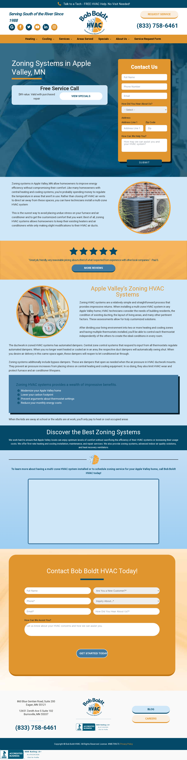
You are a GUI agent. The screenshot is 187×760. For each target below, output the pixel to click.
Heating (30, 38)
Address (126, 117)
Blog (151, 709)
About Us (121, 38)
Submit (144, 162)
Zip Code (150, 122)
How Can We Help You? (134, 136)
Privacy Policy (126, 744)
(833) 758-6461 (157, 26)
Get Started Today (93, 653)
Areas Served (85, 38)
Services (64, 38)
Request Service (159, 14)
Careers (151, 718)
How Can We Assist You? (37, 620)
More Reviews (93, 267)
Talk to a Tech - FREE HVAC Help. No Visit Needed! (96, 3)
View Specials (80, 96)
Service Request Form (147, 38)
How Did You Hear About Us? (137, 103)
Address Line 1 (129, 122)
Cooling (47, 38)
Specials (103, 38)
